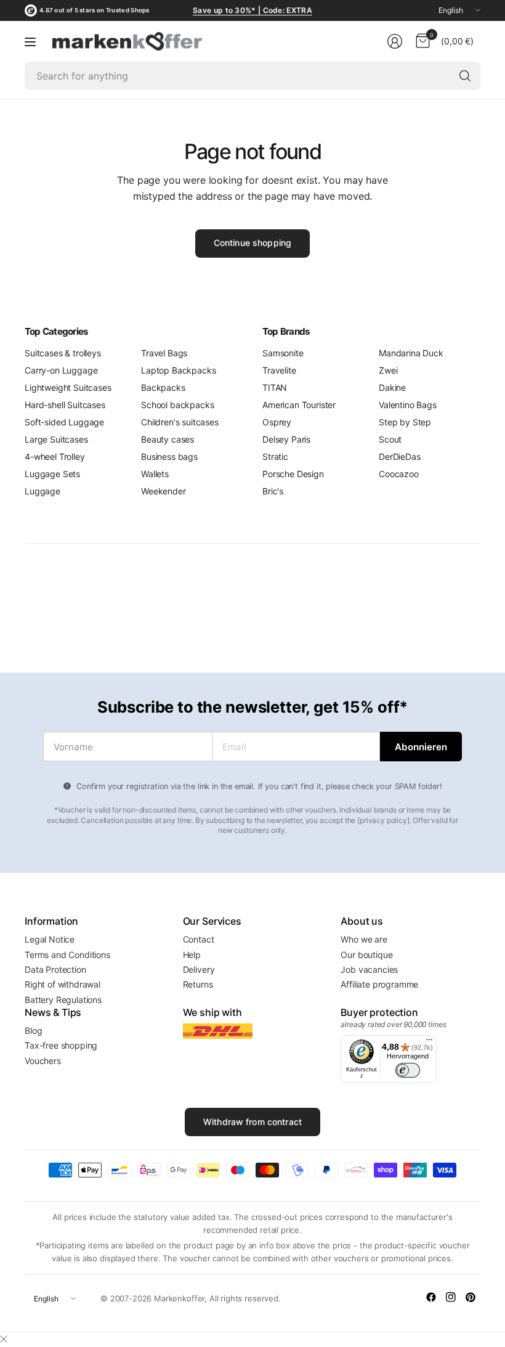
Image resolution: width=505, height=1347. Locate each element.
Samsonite (283, 353)
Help (192, 954)
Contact (198, 939)
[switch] (407, 1070)
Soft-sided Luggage (64, 422)
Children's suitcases (180, 422)
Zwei (388, 370)
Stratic (275, 456)
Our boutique (366, 954)
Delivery (199, 969)
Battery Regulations (63, 999)
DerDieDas (400, 456)
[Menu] (30, 41)
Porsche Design (293, 474)
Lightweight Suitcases (68, 387)
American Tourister (299, 404)
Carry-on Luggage (61, 370)
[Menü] (429, 1042)
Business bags (169, 456)
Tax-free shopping (61, 1045)
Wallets (155, 474)
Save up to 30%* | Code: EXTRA (252, 10)
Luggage (42, 491)
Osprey (276, 422)
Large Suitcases (56, 439)
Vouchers (43, 1060)
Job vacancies (369, 969)
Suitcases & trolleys (63, 353)
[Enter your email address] (421, 746)
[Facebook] (431, 1297)
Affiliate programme (379, 984)
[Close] (3, 1339)
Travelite (279, 370)
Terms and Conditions (67, 954)
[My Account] (395, 41)
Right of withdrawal (62, 984)
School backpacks (177, 404)
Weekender (163, 491)
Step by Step (405, 422)
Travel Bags (164, 353)
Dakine (392, 387)
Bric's (272, 491)
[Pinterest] (470, 1297)
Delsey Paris (286, 439)
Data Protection (55, 969)
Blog (33, 1030)
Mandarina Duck (411, 353)
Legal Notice (50, 939)
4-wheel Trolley (55, 456)
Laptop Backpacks (178, 370)
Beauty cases (167, 439)
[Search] (465, 76)
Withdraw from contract (252, 1121)
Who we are (364, 939)
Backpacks (163, 387)
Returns (198, 984)
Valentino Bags (408, 404)
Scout (390, 439)
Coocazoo (399, 474)
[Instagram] (451, 1297)
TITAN (274, 387)
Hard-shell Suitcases (65, 404)
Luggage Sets (52, 474)
